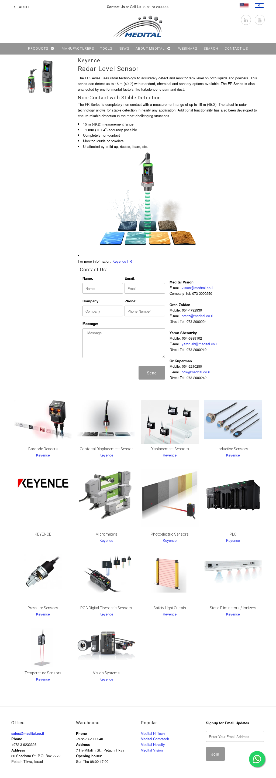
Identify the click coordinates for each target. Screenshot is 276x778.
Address (18, 750)
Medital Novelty (153, 744)
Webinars (187, 48)
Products (38, 48)
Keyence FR (122, 261)
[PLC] (233, 497)
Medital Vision (152, 750)
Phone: (130, 300)
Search (210, 48)
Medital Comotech (155, 738)
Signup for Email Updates (227, 722)
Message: (90, 323)
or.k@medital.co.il (196, 371)
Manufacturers (78, 48)
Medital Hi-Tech (153, 733)
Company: (90, 300)
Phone (16, 738)
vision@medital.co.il (197, 287)
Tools (106, 48)
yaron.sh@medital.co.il (200, 343)
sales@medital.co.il (27, 733)
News (124, 48)
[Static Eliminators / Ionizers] (233, 570)
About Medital (150, 48)
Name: (87, 278)
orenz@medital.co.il (197, 315)
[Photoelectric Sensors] (170, 498)
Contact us (236, 48)
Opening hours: (89, 755)
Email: (130, 278)
